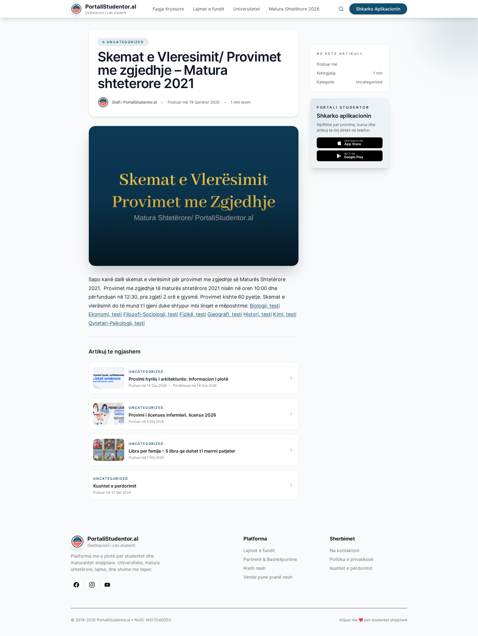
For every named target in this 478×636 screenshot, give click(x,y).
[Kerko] (341, 9)
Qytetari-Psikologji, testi (117, 323)
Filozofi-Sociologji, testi (150, 314)
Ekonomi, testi (105, 314)
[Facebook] (76, 584)
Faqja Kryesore (168, 9)
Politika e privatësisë (351, 559)
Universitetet (246, 9)
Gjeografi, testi (224, 314)
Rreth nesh (254, 568)
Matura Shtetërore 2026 (294, 9)
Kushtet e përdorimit (351, 568)
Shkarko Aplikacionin (378, 9)
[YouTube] (107, 584)
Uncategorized (125, 42)
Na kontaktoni (344, 550)
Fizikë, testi (193, 314)
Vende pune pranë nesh (267, 577)
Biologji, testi (265, 306)
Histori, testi (257, 314)
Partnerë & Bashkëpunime (270, 559)
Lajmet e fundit (208, 9)
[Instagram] (91, 584)
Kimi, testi (284, 314)
